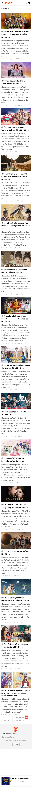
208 (17, 720)
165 (17, 717)
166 (20, 717)
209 (20, 720)
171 (11, 720)
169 (5, 720)
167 (23, 717)
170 (8, 720)
